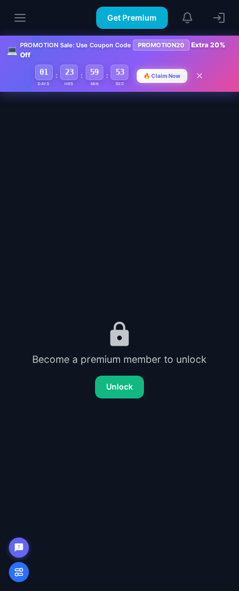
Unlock (119, 386)
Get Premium (132, 17)
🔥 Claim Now (162, 75)
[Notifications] (188, 18)
